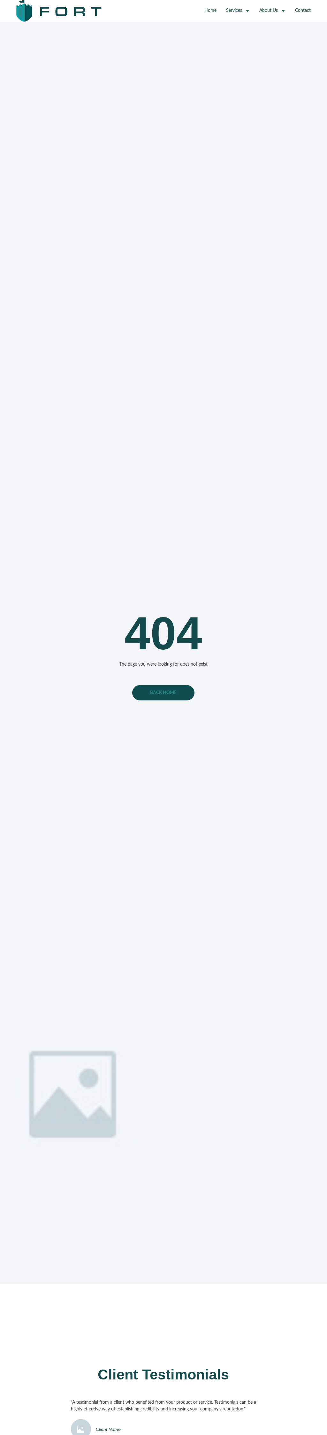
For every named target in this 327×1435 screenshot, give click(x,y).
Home (210, 10)
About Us (268, 10)
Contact (303, 10)
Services (234, 10)
